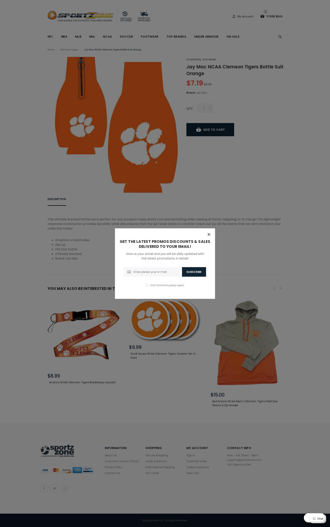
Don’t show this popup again (167, 285)
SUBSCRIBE (194, 272)
